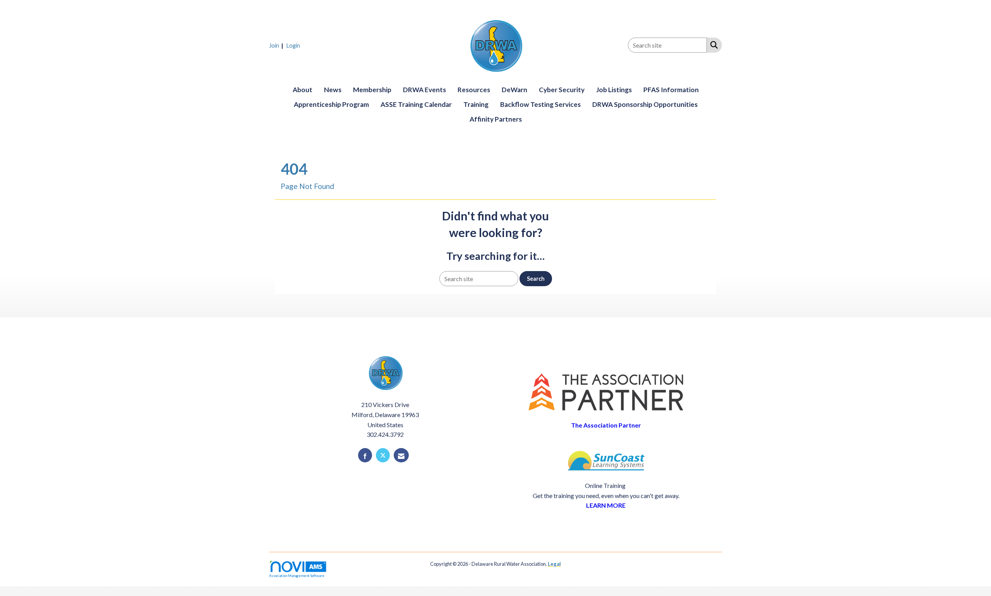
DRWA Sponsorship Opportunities (645, 104)
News (332, 90)
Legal (554, 564)
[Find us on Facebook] (365, 455)
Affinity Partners (496, 119)
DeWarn (514, 90)
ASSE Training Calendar (416, 104)
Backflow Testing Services (540, 104)
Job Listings (614, 90)
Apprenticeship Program (331, 104)
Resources (474, 90)
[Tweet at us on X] (383, 455)
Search (536, 278)
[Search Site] (712, 45)
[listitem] (277, 45)
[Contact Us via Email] (401, 455)
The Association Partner (606, 425)
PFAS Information (671, 90)
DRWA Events (424, 90)
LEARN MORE (606, 505)
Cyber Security (562, 90)
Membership (372, 90)
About (302, 90)
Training (476, 104)
